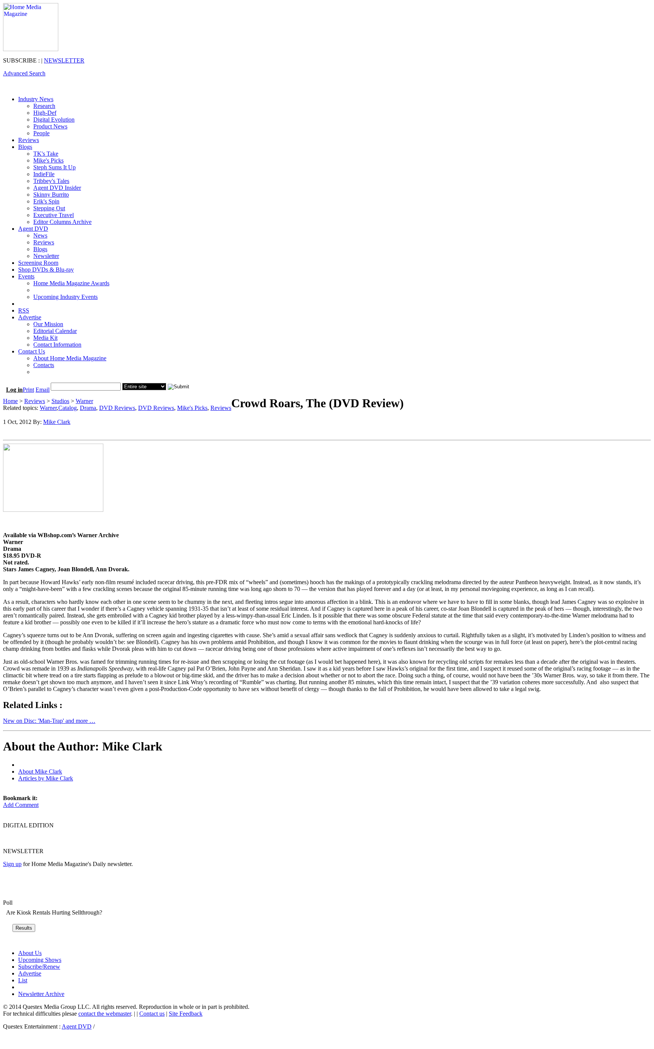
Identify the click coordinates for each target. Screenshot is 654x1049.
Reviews (28, 140)
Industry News (35, 99)
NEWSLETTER (64, 60)
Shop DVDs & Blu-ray (46, 269)
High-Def (44, 112)
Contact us (152, 1013)
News (40, 235)
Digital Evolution (54, 119)
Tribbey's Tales (51, 181)
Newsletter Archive (41, 994)
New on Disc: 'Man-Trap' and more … (49, 721)
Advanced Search (24, 73)
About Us (30, 953)
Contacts (43, 365)
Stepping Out (49, 208)
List (22, 980)
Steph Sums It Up (54, 167)
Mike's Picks (48, 160)
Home (10, 401)
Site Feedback (185, 1013)
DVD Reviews (117, 408)
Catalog (67, 408)
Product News (50, 126)
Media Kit (45, 338)
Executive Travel (53, 215)
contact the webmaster (104, 1013)
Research (44, 106)
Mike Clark (56, 422)
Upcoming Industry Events (65, 297)
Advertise (29, 317)
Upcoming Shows (39, 960)
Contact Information (57, 344)
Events (26, 276)
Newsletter (46, 256)
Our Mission (48, 324)
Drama (88, 408)
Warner (84, 401)
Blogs (25, 147)
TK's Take (45, 153)
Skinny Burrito (51, 194)
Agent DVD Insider (57, 187)
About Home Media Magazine (69, 358)
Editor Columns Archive (62, 222)
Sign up (12, 864)
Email (43, 389)
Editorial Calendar (55, 331)
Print (28, 389)
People (41, 133)
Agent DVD (33, 228)
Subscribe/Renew (39, 966)
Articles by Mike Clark (45, 778)
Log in (14, 389)
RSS (23, 310)
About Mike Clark (40, 771)
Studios (60, 401)
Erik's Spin (46, 201)
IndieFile (43, 174)
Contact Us (31, 351)
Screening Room (38, 263)
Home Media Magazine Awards (71, 283)
